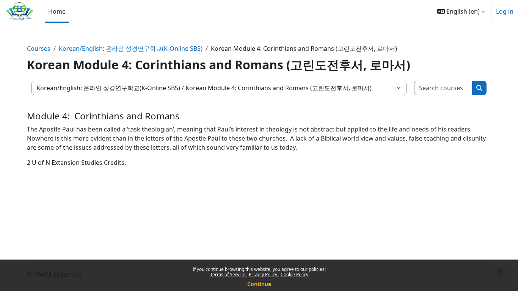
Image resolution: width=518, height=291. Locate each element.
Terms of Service (228, 274)
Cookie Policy (294, 274)
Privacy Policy (263, 274)
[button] (461, 11)
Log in (504, 11)
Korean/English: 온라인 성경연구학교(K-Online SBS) (130, 48)
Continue (259, 284)
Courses (38, 48)
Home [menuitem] (57, 11)
